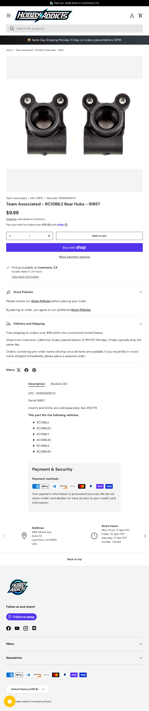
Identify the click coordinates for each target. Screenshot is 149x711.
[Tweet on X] (19, 370)
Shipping (11, 219)
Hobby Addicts (22, 701)
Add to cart (99, 235)
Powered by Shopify (41, 701)
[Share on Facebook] (26, 370)
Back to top (74, 559)
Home (9, 50)
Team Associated (16, 198)
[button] (140, 15)
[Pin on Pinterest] (34, 370)
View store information (25, 276)
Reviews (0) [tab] (59, 384)
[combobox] (74, 28)
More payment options (74, 257)
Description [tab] (36, 384)
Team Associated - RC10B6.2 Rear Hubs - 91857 (40, 50)
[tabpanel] (74, 424)
